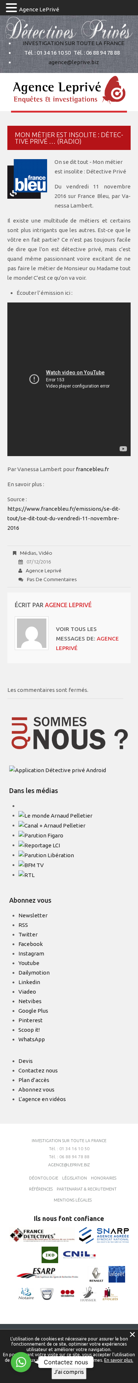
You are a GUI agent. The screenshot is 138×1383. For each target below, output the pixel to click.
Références (41, 1189)
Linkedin (29, 982)
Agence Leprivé (43, 570)
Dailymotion (34, 972)
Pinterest (30, 1020)
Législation (74, 1178)
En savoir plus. (118, 1360)
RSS (23, 925)
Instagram (31, 953)
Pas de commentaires (52, 579)
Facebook (30, 944)
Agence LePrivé (39, 9)
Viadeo (27, 991)
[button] (12, 8)
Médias (28, 553)
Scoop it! (29, 1030)
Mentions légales (73, 1200)
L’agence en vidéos (42, 1099)
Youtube (28, 963)
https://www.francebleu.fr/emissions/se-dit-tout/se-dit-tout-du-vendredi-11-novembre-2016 (63, 518)
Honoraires (103, 1178)
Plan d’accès (33, 1080)
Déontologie (43, 1178)
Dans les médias (33, 790)
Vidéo (45, 553)
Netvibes (30, 1001)
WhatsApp (31, 1039)
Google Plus (33, 1011)
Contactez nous (38, 1070)
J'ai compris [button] (69, 1372)
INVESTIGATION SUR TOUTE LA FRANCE (73, 43)
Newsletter (32, 915)
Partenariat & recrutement (87, 1189)
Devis (25, 1061)
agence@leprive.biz (74, 62)
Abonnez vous (36, 1089)
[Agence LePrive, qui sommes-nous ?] (70, 733)
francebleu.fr (92, 469)
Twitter (28, 934)
